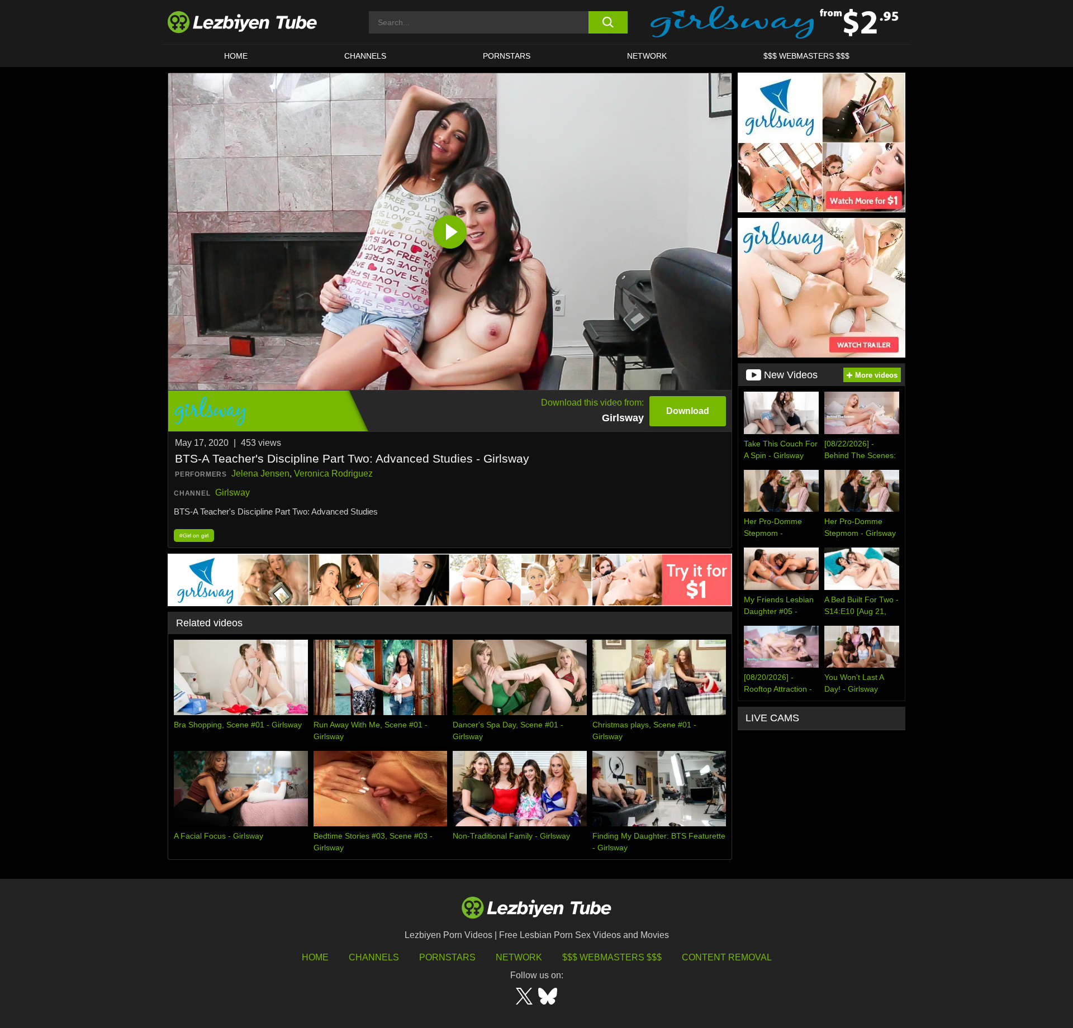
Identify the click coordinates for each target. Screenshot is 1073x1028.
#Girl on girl (193, 535)
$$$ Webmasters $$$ (612, 957)
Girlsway (232, 492)
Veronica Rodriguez (333, 473)
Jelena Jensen (260, 473)
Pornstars (506, 55)
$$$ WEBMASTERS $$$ (806, 55)
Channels (374, 957)
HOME (236, 55)
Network (647, 55)
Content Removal (727, 957)
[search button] (607, 22)
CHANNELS (365, 55)
